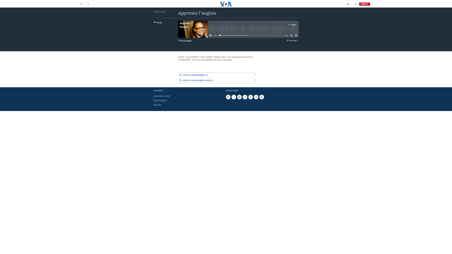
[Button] (158, 23)
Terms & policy (159, 100)
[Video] (348, 4)
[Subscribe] (261, 97)
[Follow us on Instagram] (245, 97)
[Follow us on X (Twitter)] (234, 97)
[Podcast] (256, 97)
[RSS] (250, 97)
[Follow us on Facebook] (228, 97)
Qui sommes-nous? (161, 96)
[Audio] (355, 4)
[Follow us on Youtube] (239, 97)
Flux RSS (157, 105)
